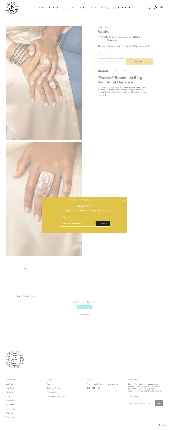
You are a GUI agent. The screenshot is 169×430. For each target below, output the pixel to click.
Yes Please (102, 223)
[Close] (123, 200)
